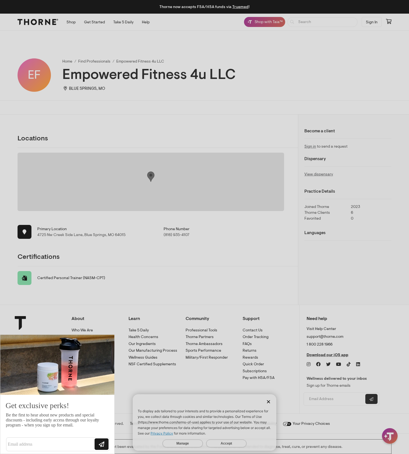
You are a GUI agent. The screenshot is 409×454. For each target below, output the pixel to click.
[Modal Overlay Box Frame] (57, 394)
